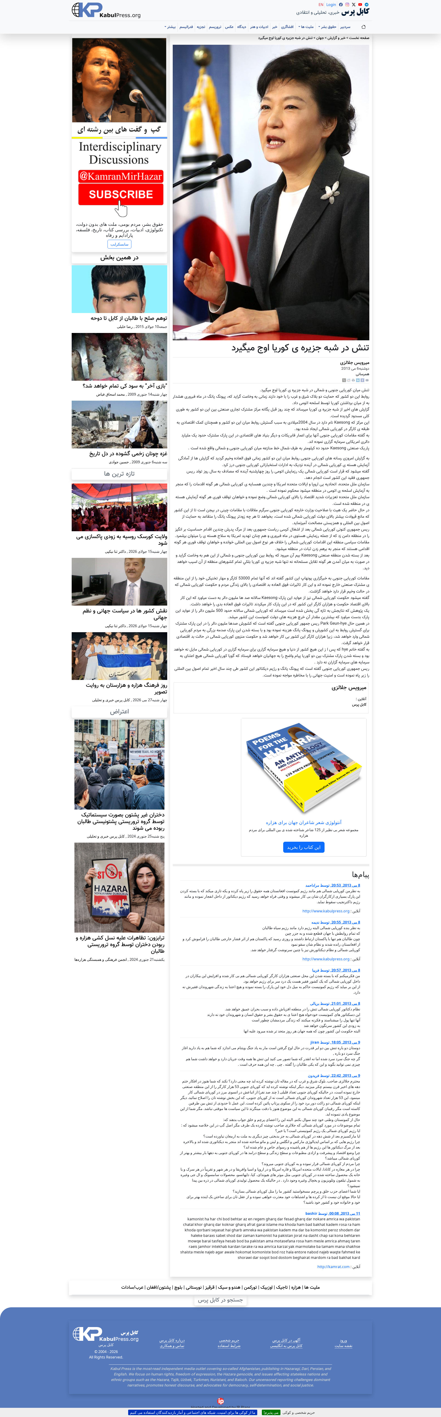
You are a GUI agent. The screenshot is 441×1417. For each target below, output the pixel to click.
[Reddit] (349, 380)
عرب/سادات (132, 1287)
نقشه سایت (343, 1345)
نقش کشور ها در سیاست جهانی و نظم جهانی (125, 614)
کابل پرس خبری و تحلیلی (111, 699)
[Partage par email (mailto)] (367, 380)
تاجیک (282, 1287)
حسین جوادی (119, 461)
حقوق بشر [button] (328, 27)
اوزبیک (266, 1287)
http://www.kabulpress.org (326, 911)
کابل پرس (359, 705)
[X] (344, 380)
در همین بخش (119, 258)
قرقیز (210, 1287)
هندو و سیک (229, 1287)
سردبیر (345, 27)
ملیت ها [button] (307, 27)
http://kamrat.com (333, 1266)
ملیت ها (312, 1287)
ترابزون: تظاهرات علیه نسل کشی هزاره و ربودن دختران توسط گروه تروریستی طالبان (120, 945)
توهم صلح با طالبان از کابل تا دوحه (129, 318)
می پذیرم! (271, 1412)
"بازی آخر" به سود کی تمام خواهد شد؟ (125, 386)
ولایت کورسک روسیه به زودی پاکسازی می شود (121, 540)
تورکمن (250, 1287)
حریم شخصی (229, 1340)
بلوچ (178, 1287)
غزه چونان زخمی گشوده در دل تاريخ (128, 454)
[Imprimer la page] (353, 380)
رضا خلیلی (125, 326)
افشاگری (287, 27)
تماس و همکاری (172, 1345)
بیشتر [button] (171, 27)
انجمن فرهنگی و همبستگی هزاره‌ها (100, 959)
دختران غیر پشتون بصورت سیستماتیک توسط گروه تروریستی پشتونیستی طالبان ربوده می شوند (120, 822)
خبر (274, 27)
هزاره (296, 1287)
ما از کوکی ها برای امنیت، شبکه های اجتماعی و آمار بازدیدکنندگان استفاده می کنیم (192, 1412)
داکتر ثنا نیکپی (115, 551)
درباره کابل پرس (172, 1340)
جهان (320, 38)
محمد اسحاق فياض (110, 394)
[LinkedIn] (358, 380)
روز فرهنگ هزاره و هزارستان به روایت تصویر (126, 688)
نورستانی (194, 1287)
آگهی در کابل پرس (286, 1340)
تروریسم (215, 27)
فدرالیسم (186, 27)
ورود (343, 1340)
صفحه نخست (359, 38)
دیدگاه (241, 27)
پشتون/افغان (159, 1287)
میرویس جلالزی (354, 362)
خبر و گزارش (336, 38)
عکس (229, 27)
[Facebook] (362, 380)
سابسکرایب (119, 244)
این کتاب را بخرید (304, 847)
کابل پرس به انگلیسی (286, 1345)
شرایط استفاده (229, 1345)
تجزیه (201, 27)
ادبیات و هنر (259, 27)
